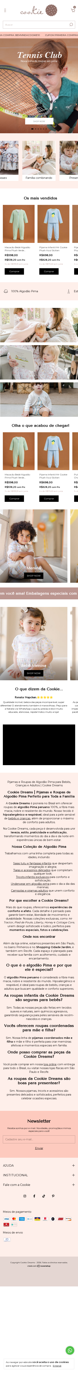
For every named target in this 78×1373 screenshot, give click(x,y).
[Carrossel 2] (39, 362)
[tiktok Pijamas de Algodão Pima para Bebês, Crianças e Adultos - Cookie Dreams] (43, 1196)
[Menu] (6, 11)
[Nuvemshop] (39, 1266)
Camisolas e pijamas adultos (29, 890)
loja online (50, 1064)
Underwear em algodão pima (30, 884)
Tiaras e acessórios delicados (31, 870)
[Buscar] (71, 24)
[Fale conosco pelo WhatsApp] (70, 1350)
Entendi (57, 1365)
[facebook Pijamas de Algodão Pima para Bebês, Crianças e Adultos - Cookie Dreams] (34, 1196)
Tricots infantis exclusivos (32, 877)
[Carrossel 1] (39, 85)
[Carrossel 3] (39, 399)
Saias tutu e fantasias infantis (32, 863)
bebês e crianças (19, 818)
